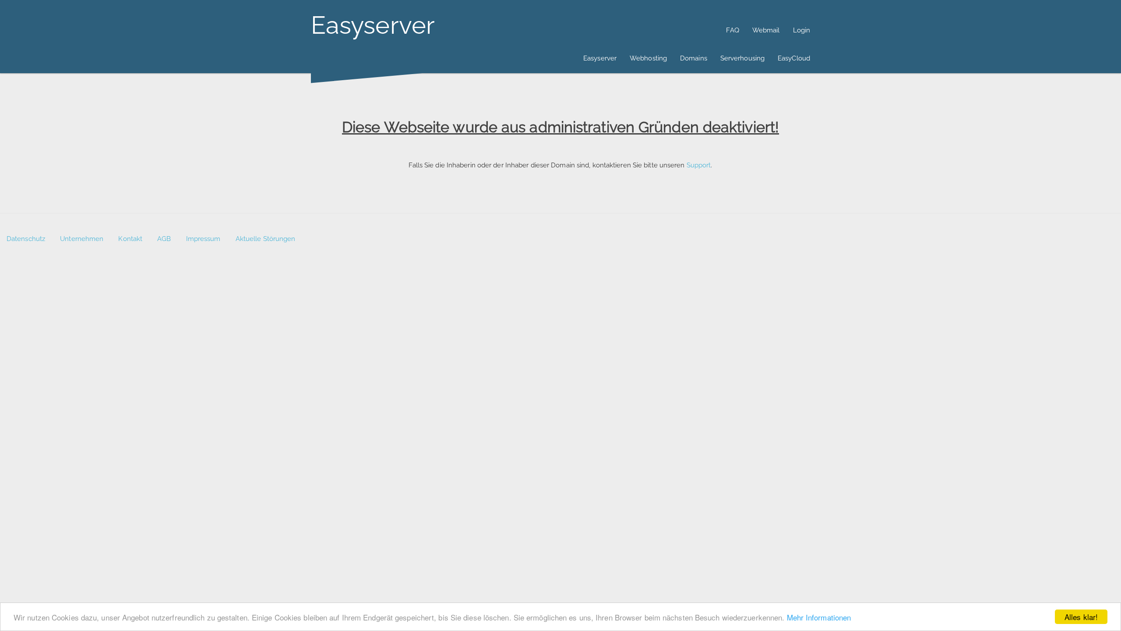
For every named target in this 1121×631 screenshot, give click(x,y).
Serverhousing (742, 58)
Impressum (203, 239)
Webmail (766, 30)
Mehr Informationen (819, 617)
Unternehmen (81, 239)
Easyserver (600, 58)
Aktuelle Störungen (266, 239)
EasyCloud (794, 58)
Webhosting (648, 58)
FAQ (732, 30)
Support (699, 165)
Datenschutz (26, 239)
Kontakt (130, 239)
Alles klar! (1081, 616)
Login (802, 30)
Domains (693, 58)
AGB (164, 239)
